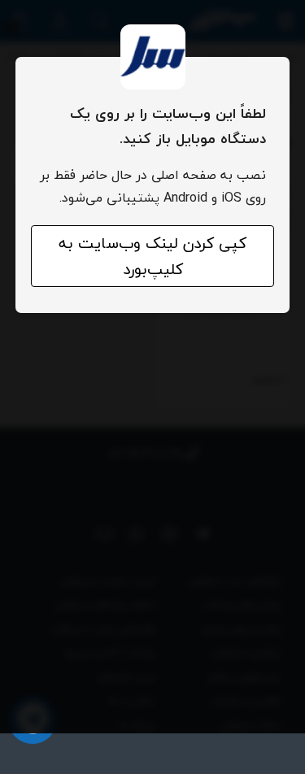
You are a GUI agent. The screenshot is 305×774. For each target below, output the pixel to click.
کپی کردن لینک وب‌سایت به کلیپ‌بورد (152, 256)
